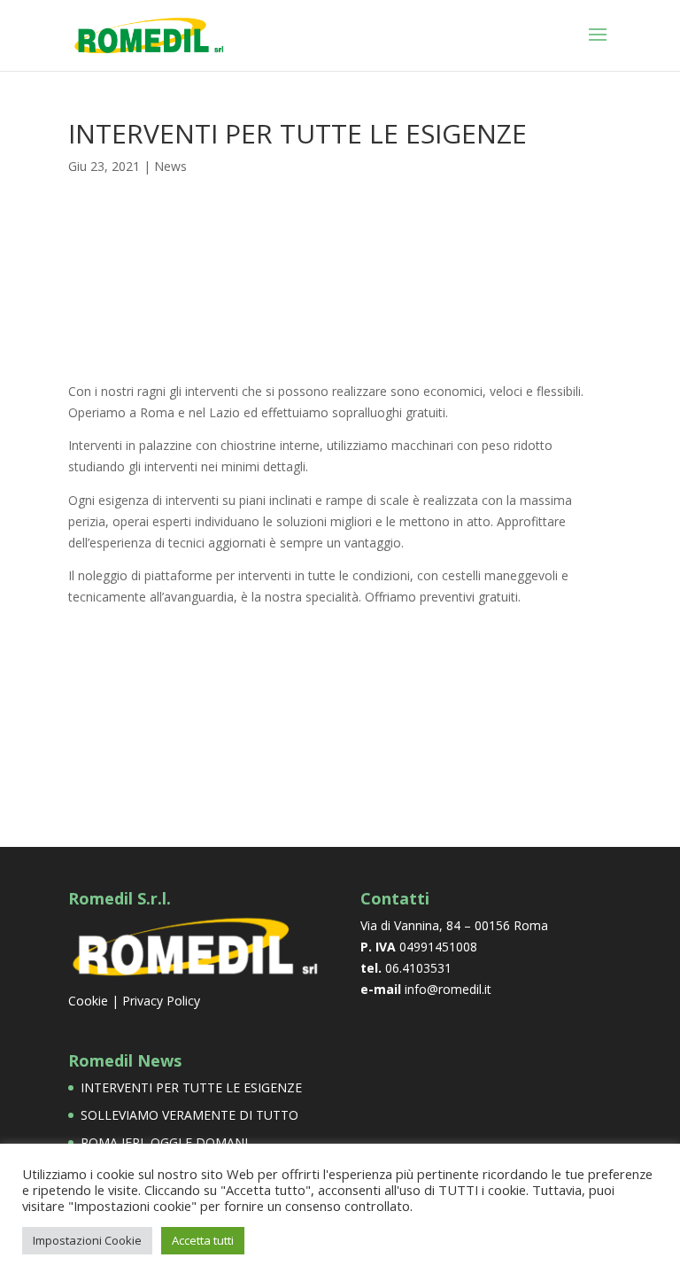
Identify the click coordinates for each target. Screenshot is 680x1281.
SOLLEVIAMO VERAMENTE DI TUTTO (189, 1114)
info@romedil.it (448, 989)
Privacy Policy (161, 1000)
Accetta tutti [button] (203, 1240)
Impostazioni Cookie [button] (87, 1240)
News (170, 166)
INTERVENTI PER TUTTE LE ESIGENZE (191, 1087)
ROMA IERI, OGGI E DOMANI (164, 1142)
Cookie (88, 1000)
